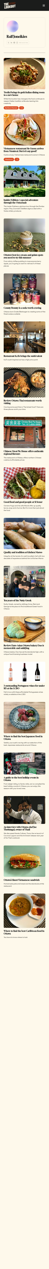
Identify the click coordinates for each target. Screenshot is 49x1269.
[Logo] (10, 5)
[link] (24, 32)
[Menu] (43, 5)
